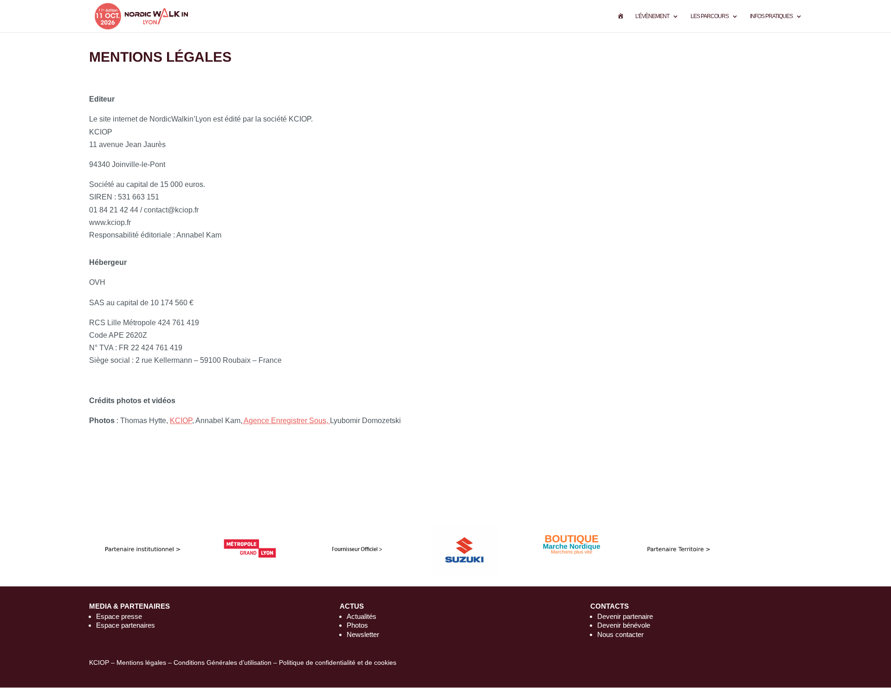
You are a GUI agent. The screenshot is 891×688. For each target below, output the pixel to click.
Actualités (361, 616)
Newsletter (363, 634)
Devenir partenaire (625, 616)
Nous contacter (620, 634)
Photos (357, 625)
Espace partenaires (125, 625)
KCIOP (181, 420)
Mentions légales (141, 662)
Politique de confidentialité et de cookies (337, 662)
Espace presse (119, 616)
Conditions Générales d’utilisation (222, 662)
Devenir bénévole (623, 625)
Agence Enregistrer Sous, (286, 420)
